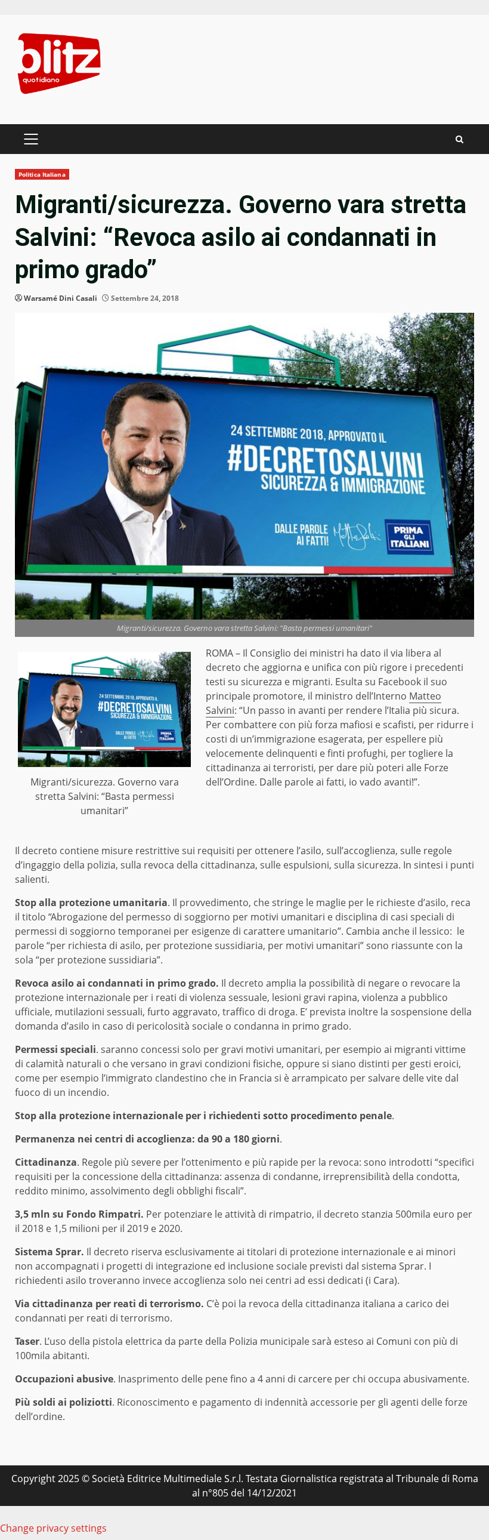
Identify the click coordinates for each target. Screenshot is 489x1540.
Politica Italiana (42, 174)
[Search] (459, 139)
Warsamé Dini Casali (60, 298)
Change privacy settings (53, 1528)
